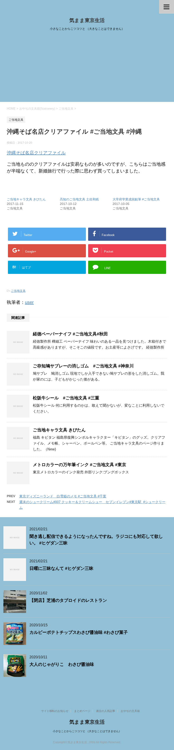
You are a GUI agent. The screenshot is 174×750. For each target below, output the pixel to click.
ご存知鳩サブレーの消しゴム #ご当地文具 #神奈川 (83, 366)
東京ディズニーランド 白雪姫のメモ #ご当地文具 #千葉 (62, 496)
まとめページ (82, 711)
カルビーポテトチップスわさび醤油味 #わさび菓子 (78, 632)
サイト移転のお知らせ (54, 711)
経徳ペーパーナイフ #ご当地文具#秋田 (70, 334)
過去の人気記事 (105, 711)
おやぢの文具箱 (130, 711)
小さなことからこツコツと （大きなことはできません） (87, 731)
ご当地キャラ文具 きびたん (26, 199)
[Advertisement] (87, 68)
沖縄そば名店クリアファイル (36, 152)
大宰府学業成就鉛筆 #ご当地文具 (136, 199)
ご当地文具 (18, 291)
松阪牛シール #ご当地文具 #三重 (66, 398)
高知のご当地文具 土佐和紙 (79, 199)
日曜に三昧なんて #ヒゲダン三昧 (61, 568)
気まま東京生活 (87, 20)
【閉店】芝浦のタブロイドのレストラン (68, 600)
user (29, 302)
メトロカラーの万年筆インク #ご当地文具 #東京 (79, 464)
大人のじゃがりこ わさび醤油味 (61, 664)
